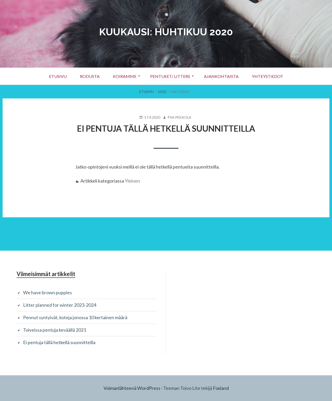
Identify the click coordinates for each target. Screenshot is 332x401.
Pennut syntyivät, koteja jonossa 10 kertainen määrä (75, 317)
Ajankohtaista (221, 76)
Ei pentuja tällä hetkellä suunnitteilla (166, 128)
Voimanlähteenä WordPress (131, 388)
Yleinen (132, 181)
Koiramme (124, 76)
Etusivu (58, 76)
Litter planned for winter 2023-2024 (59, 305)
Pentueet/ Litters (170, 76)
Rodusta (90, 76)
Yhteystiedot (267, 76)
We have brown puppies (47, 292)
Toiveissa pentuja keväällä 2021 (54, 330)
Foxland (221, 388)
